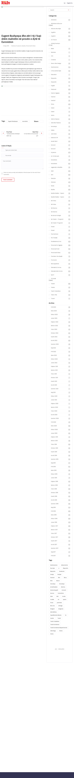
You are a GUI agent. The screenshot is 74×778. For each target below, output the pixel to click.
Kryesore (18, 46)
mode (63, 596)
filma (65, 577)
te (65, 615)
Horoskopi (61, 584)
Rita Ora (52, 605)
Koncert (64, 590)
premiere (59, 602)
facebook (61, 571)
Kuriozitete (61, 593)
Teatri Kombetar (54, 624)
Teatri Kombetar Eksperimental (58, 627)
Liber (51, 596)
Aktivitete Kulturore (56, 23)
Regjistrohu (70, 3)
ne (58, 599)
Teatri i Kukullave (54, 621)
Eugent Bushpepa (13, 121)
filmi (51, 580)
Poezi (51, 602)
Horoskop (52, 584)
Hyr (64, 3)
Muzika (24, 46)
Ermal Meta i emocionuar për (31, 135)
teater (52, 618)
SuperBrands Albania (55, 615)
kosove (52, 593)
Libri (57, 596)
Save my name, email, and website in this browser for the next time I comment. (22, 173)
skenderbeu (53, 612)
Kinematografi (54, 590)
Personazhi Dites (30, 46)
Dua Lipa (52, 568)
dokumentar (64, 565)
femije (52, 574)
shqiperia (60, 609)
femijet (59, 574)
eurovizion (25, 121)
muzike (52, 599)
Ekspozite (52, 571)
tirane (51, 634)
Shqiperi (52, 609)
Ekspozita (65, 568)
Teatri (59, 618)
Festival (13, 46)
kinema (63, 587)
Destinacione (53, 565)
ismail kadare (53, 587)
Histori (58, 580)
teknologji (53, 630)
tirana (60, 630)
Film (59, 577)
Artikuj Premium (55, 43)
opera (64, 599)
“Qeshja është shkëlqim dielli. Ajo (13, 135)
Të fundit (53, 278)
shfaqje (60, 605)
